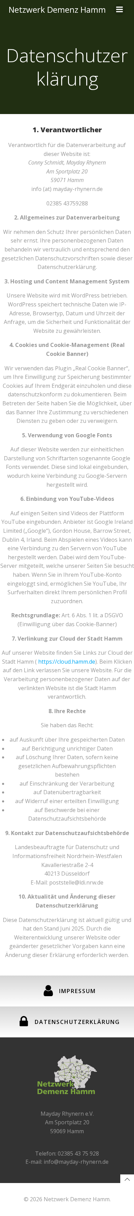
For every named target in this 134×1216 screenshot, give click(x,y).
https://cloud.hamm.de (66, 661)
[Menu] (119, 9)
